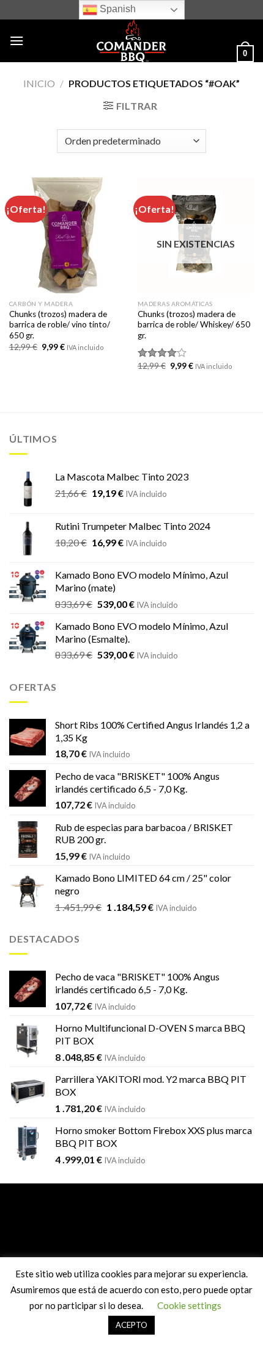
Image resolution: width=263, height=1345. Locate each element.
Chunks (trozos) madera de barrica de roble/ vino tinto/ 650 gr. (59, 324)
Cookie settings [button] (189, 1305)
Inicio (39, 83)
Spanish (116, 9)
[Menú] (16, 40)
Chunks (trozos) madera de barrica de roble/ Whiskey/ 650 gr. (194, 324)
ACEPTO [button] (131, 1325)
